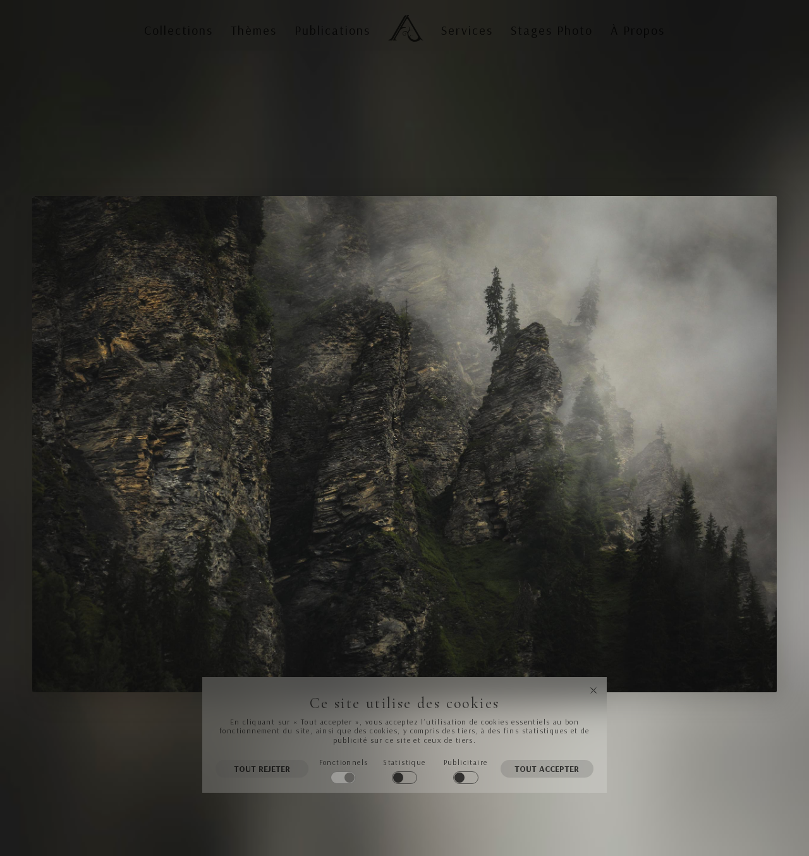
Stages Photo (552, 30)
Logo (403, 18)
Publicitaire (466, 762)
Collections (178, 30)
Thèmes (254, 30)
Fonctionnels (343, 762)
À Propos (638, 30)
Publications (332, 30)
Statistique (404, 762)
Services (467, 30)
